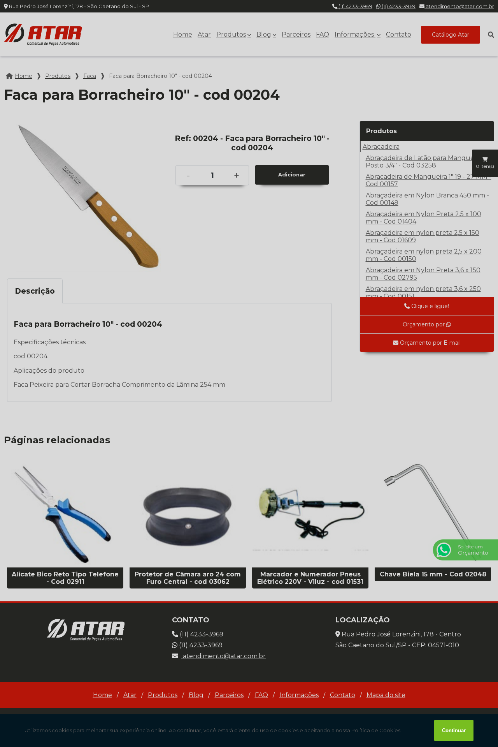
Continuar (454, 730)
